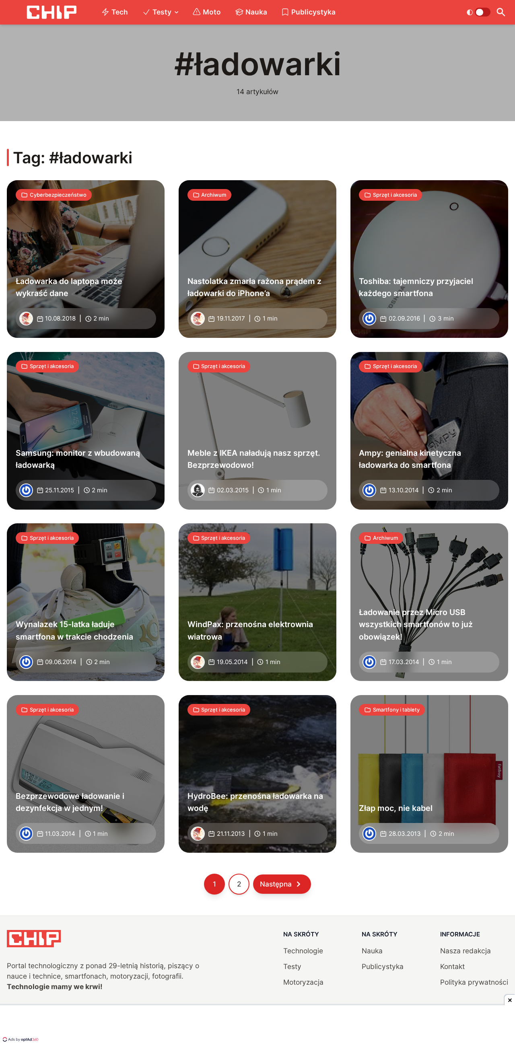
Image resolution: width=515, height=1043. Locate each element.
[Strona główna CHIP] (51, 12)
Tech (119, 12)
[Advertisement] (257, 1025)
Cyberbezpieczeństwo (58, 194)
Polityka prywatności (474, 982)
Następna (276, 884)
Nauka (256, 12)
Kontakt (452, 966)
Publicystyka (313, 12)
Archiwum (213, 194)
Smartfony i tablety (396, 709)
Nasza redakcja (465, 950)
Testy (161, 12)
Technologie (303, 950)
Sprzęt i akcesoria (395, 194)
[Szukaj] (501, 12)
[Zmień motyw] (478, 12)
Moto (212, 12)
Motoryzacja (303, 982)
